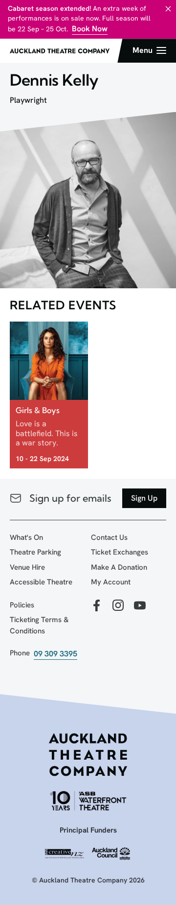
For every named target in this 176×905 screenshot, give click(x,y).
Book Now (90, 28)
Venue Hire (27, 567)
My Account (111, 582)
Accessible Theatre (41, 582)
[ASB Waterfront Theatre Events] (88, 800)
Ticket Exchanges (119, 552)
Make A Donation (119, 567)
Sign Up (144, 498)
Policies (22, 605)
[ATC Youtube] (140, 606)
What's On (26, 537)
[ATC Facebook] (97, 606)
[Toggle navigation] (149, 50)
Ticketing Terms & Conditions (39, 625)
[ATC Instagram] (118, 606)
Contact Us (109, 537)
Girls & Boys (38, 410)
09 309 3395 (55, 654)
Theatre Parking (35, 552)
